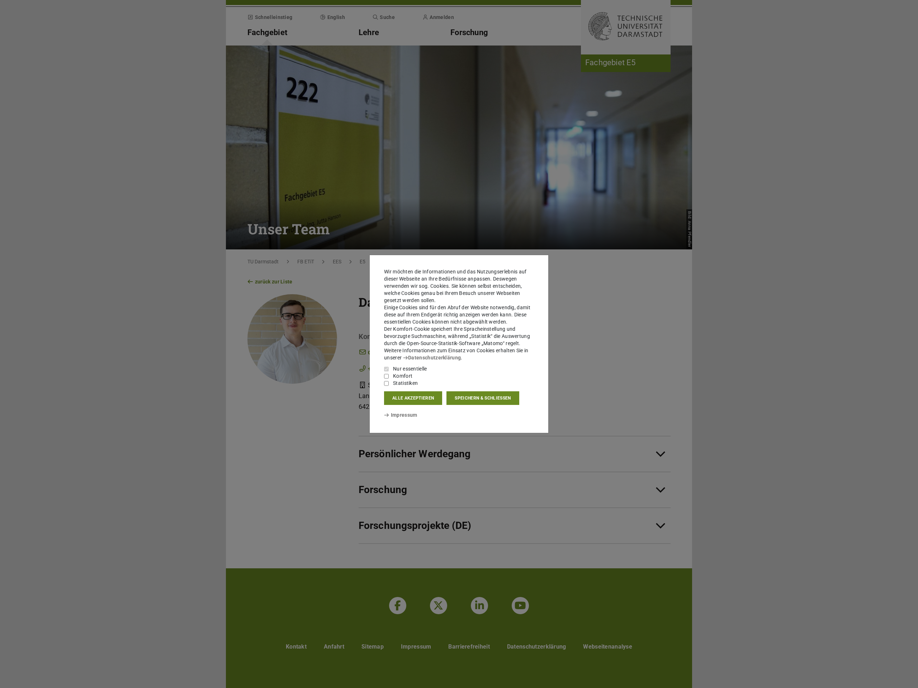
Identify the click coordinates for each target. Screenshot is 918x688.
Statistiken (405, 383)
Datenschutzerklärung (434, 357)
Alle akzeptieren (413, 398)
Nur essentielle (410, 369)
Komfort (402, 376)
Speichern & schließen (483, 398)
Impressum (404, 415)
